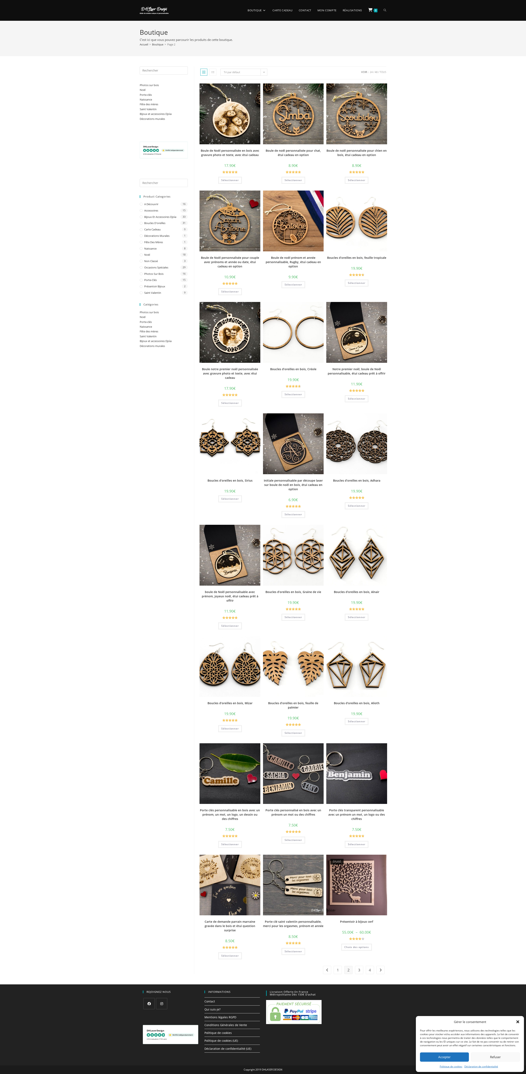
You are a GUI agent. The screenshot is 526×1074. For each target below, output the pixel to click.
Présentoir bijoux (154, 286)
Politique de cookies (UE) (221, 1041)
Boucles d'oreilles (154, 223)
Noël (142, 90)
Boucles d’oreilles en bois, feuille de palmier (293, 705)
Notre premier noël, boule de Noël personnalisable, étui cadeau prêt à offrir (356, 371)
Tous (383, 72)
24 (371, 72)
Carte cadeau (152, 229)
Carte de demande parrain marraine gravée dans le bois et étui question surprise (230, 926)
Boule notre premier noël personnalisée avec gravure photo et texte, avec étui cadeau (230, 373)
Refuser (495, 1057)
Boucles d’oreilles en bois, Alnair (356, 592)
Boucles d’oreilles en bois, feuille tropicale (356, 258)
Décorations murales (152, 119)
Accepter (444, 1057)
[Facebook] (149, 1003)
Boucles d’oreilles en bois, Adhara (356, 480)
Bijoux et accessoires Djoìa (156, 114)
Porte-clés (146, 95)
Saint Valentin (148, 109)
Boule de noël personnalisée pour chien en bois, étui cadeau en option (356, 153)
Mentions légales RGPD (220, 1017)
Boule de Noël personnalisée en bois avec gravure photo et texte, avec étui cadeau (230, 153)
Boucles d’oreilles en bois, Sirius (230, 480)
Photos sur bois (149, 85)
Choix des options (356, 947)
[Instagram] (161, 1003)
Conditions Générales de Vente (225, 1025)
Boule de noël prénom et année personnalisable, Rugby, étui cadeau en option (293, 262)
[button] (518, 1022)
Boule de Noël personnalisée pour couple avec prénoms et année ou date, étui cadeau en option (230, 262)
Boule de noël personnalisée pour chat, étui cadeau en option (293, 153)
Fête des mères (149, 104)
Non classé (151, 261)
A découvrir (151, 204)
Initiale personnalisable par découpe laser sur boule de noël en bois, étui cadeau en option (293, 485)
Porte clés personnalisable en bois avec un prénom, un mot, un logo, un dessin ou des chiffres (230, 814)
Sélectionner (230, 180)
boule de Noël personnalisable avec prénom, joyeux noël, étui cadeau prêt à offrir (230, 596)
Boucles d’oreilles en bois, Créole (293, 369)
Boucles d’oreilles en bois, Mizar (230, 703)
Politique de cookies (451, 1066)
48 (376, 72)
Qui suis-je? (212, 1009)
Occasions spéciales (156, 267)
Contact (209, 1001)
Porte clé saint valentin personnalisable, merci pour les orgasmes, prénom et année (293, 924)
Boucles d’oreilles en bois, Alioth (357, 703)
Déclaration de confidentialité (481, 1066)
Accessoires (151, 210)
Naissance (146, 99)
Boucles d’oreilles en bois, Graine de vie (293, 592)
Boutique (157, 44)
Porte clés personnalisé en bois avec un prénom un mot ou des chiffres (293, 812)
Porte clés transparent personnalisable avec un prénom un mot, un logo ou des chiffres (356, 814)
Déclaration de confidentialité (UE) (227, 1049)
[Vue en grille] (203, 72)
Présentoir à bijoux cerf (356, 922)
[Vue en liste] (212, 72)
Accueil (144, 44)
